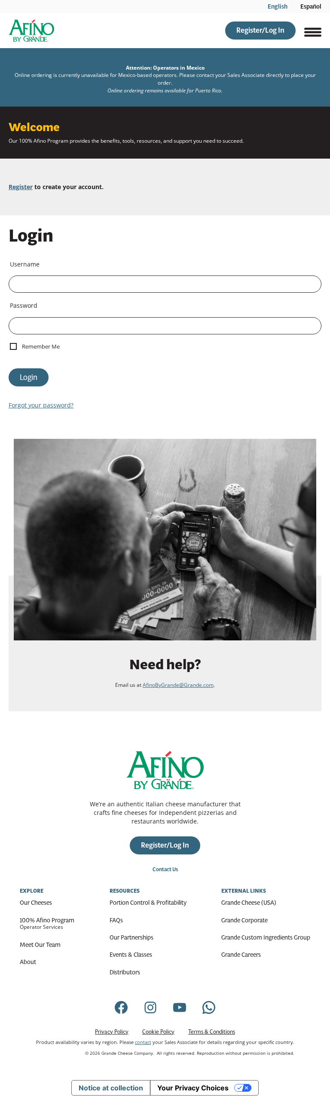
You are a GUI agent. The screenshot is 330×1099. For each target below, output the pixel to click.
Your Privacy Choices (193, 1088)
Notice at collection (111, 1088)
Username (25, 264)
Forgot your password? (41, 405)
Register (21, 187)
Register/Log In (260, 30)
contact (143, 1042)
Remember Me (41, 346)
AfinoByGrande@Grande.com (178, 685)
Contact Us (165, 869)
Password (23, 305)
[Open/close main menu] (312, 30)
